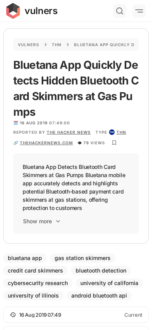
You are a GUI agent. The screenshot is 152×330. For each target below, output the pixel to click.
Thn (57, 44)
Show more (37, 221)
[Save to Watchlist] (114, 142)
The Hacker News (69, 132)
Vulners (28, 44)
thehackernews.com (46, 142)
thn (121, 132)
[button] (76, 315)
